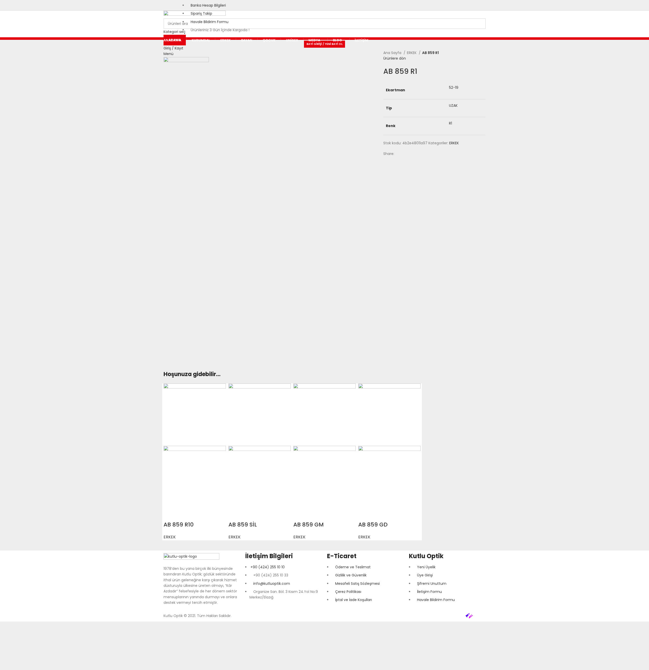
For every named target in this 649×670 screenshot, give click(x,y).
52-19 (453, 87)
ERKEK (412, 52)
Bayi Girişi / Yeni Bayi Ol (324, 44)
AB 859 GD (373, 524)
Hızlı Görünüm (170, 514)
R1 (450, 123)
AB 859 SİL (242, 524)
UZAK (453, 105)
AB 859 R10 (179, 524)
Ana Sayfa (392, 52)
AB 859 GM (308, 524)
